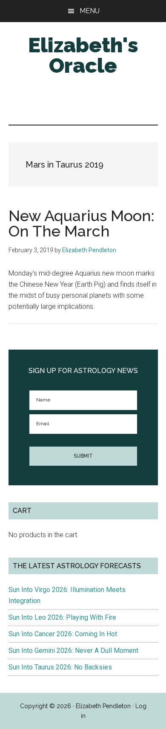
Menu (90, 11)
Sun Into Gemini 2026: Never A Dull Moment (73, 650)
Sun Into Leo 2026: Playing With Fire (62, 617)
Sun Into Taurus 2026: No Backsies (60, 667)
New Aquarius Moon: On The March (82, 223)
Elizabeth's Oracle (83, 55)
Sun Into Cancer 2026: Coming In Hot (63, 634)
